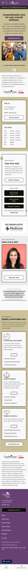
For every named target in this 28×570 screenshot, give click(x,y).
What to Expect (14, 180)
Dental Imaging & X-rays (10, 436)
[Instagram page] (6, 538)
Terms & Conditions (13, 547)
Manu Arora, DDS (10, 242)
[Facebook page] (3, 538)
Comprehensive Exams (10, 364)
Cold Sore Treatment (9, 358)
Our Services (5, 519)
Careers (20, 547)
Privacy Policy (5, 547)
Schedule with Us (14, 38)
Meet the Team (14, 277)
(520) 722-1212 (12, 112)
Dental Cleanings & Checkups (12, 361)
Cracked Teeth (8, 400)
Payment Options (14, 206)
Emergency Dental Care (10, 403)
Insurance (4, 534)
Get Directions (14, 117)
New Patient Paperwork (14, 193)
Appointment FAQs (14, 200)
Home (3, 515)
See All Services (14, 444)
